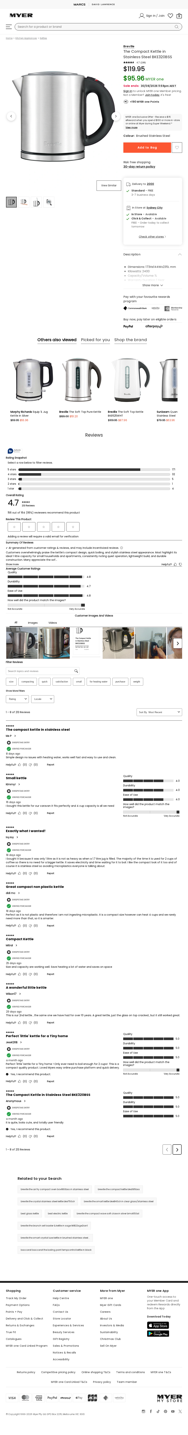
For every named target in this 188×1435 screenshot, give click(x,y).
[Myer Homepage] (21, 17)
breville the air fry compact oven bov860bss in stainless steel (55, 1189)
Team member (127, 1382)
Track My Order (16, 1298)
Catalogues (13, 1339)
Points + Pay (14, 1312)
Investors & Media (112, 1325)
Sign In (127, 91)
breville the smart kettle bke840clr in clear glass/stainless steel (118, 1201)
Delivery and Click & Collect (24, 1318)
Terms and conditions (130, 1372)
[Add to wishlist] (177, 147)
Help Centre (61, 1298)
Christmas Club (110, 1339)
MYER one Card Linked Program (27, 1346)
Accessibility (61, 1359)
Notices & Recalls (64, 1352)
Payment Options (18, 1305)
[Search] (177, 26)
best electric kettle (58, 1213)
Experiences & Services (68, 1325)
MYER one (106, 1298)
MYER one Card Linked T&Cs (69, 1382)
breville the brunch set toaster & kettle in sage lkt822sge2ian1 (54, 1225)
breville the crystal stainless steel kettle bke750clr (48, 1201)
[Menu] (9, 27)
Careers (105, 1312)
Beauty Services (63, 1332)
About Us (106, 1318)
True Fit (11, 1332)
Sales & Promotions (66, 1346)
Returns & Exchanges (20, 1325)
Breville (128, 46)
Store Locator (62, 1318)
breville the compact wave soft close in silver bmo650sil (108, 1213)
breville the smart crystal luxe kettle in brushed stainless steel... (55, 1237)
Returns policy (26, 1372)
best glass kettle (30, 1213)
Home (9, 38)
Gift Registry (61, 1339)
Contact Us (60, 1312)
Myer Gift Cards (110, 1305)
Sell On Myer (108, 1346)
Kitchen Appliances (26, 38)
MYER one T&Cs (161, 1372)
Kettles (43, 38)
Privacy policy (102, 1382)
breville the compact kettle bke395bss (119, 1189)
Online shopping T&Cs (96, 1372)
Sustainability (109, 1332)
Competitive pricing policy (58, 1372)
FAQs (56, 1305)
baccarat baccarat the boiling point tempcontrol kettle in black (56, 1249)
